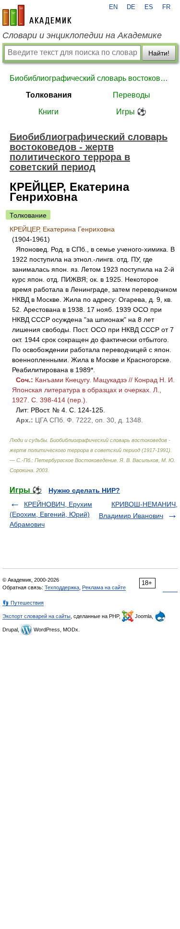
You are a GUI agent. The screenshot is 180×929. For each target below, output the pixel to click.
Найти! (158, 53)
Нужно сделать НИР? (84, 490)
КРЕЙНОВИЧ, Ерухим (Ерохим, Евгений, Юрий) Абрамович (51, 514)
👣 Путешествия (23, 603)
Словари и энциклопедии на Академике (82, 35)
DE (131, 7)
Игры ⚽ (131, 112)
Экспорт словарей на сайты (36, 616)
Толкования (49, 95)
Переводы (131, 95)
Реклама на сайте (104, 587)
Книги (48, 112)
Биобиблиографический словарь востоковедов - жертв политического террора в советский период (90, 78)
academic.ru (37, 15)
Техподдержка (62, 587)
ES (148, 7)
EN (113, 7)
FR (166, 7)
